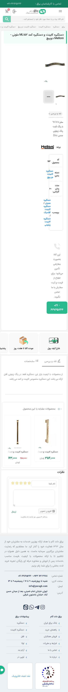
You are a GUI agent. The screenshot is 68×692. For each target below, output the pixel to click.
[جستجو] (7, 19)
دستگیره (20, 623)
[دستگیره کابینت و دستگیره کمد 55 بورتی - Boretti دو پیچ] (47, 433)
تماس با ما (52, 650)
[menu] (61, 11)
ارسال (13, 512)
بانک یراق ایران (50, 623)
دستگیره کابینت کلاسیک (47, 209)
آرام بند (21, 650)
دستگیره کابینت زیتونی (47, 222)
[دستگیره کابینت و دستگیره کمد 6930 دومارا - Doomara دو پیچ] (17, 433)
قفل (22, 636)
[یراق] (35, 11)
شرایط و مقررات (50, 643)
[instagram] (42, 607)
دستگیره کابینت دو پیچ (49, 174)
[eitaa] (25, 607)
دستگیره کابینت (17, 630)
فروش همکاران (50, 636)
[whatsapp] (31, 607)
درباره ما (53, 657)
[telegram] (37, 607)
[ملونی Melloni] (47, 147)
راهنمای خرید (51, 630)
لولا (22, 643)
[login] (14, 11)
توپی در (20, 657)
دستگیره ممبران (47, 201)
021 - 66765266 (57, 307)
